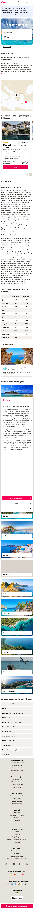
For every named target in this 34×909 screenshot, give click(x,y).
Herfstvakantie (17, 803)
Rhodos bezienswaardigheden (10, 230)
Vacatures (17, 817)
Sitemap (17, 823)
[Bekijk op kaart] (17, 95)
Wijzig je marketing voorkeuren (17, 839)
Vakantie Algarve (17, 787)
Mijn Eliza (17, 853)
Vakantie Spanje (17, 765)
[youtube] (28, 865)
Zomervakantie (17, 801)
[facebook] (6, 865)
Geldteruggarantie (17, 856)
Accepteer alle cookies (16, 498)
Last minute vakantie (17, 796)
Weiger (16, 503)
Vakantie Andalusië (17, 784)
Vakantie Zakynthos (17, 782)
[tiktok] (20, 865)
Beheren (16, 509)
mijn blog (7, 373)
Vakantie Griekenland (17, 762)
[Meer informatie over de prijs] (27, 163)
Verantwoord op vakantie (17, 815)
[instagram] (13, 865)
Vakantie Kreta (17, 779)
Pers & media (17, 820)
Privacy (17, 831)
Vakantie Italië (17, 768)
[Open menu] (31, 2)
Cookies (17, 834)
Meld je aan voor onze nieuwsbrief (17, 858)
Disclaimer (17, 842)
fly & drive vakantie (11, 275)
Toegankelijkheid (17, 837)
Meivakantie (17, 798)
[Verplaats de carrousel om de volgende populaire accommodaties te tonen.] (30, 174)
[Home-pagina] (3, 2)
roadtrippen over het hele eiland (11, 277)
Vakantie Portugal (17, 770)
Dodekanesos (15, 65)
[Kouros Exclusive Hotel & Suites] (16, 146)
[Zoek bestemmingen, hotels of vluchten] (18, 2)
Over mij (17, 812)
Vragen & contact (17, 851)
